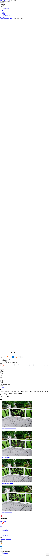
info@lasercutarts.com (3, 521)
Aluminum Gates (4, 534)
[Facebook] (0, 526)
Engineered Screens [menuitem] (4, 9)
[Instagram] (1, 526)
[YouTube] (2, 526)
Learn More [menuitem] (3, 13)
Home (1, 18)
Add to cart (2, 385)
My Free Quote (2, 17)
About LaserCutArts (4, 529)
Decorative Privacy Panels (5, 18)
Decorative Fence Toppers (5, 535)
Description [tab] (3, 387)
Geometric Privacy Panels (12, 18)
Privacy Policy (3, 552)
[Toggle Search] (4, 17)
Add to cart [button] (6, 429)
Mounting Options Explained (5, 530)
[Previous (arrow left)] (0, 555)
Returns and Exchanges (5, 553)
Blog (2, 531)
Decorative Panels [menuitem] (4, 7)
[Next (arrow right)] (1, 555)
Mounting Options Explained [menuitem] (6, 15)
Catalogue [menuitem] (3, 12)
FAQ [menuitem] (4, 14)
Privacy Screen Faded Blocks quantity (5, 384)
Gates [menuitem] (2, 10)
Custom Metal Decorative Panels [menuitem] (7, 8)
